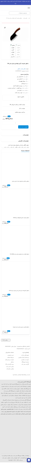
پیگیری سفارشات (10, 368)
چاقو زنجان (25, 18)
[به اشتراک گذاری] (28, 25)
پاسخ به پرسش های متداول (9, 361)
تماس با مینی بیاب (10, 366)
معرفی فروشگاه (25, 362)
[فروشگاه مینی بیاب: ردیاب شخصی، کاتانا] (14, 8)
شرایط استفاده (10, 357)
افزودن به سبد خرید (23, 126)
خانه (29, 18)
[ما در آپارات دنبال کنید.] (24, 378)
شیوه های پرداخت (25, 355)
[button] (5, 27)
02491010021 (8, 346)
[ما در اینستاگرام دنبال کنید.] (27, 378)
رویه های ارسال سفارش (23, 357)
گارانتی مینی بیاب (25, 364)
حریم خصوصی (10, 355)
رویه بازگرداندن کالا (9, 364)
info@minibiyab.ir (20, 348)
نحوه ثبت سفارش (25, 359)
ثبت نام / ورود (6, 13)
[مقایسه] (26, 25)
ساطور (19, 68)
